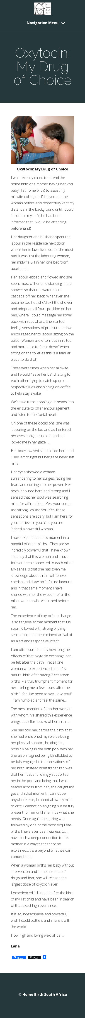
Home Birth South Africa (44, 994)
